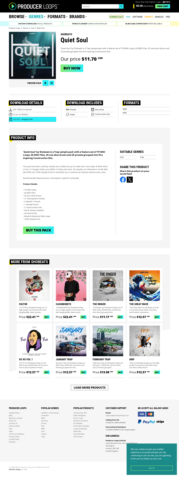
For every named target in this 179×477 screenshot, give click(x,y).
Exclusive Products (80, 421)
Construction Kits (80, 413)
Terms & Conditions (16, 434)
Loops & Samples (80, 429)
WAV (125, 112)
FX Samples (77, 423)
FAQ (10, 429)
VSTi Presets (78, 437)
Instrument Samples (81, 426)
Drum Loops (78, 418)
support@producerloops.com (117, 415)
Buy (46, 317)
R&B (42, 429)
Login (158, 2)
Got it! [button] (152, 468)
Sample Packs (14, 413)
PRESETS (149, 16)
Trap (142, 157)
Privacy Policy (14, 437)
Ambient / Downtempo (50, 413)
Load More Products (89, 387)
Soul (122, 157)
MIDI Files (77, 431)
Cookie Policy (14, 439)
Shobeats (66, 34)
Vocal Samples (79, 434)
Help (147, 2)
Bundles (159, 16)
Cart (162, 6)
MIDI (125, 109)
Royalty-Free (27, 119)
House (43, 423)
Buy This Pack (38, 230)
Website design (15, 469)
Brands (77, 16)
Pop (42, 426)
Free (168, 16)
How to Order (14, 426)
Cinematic (45, 415)
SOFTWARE (138, 16)
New (128, 16)
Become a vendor (16, 418)
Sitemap (12, 442)
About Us (12, 421)
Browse (17, 16)
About (137, 2)
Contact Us (13, 423)
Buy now (71, 68)
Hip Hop (44, 421)
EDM (43, 418)
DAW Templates (79, 415)
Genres (36, 16)
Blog (142, 2)
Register (152, 2)
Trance (43, 434)
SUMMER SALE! (116, 16)
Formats (56, 16)
